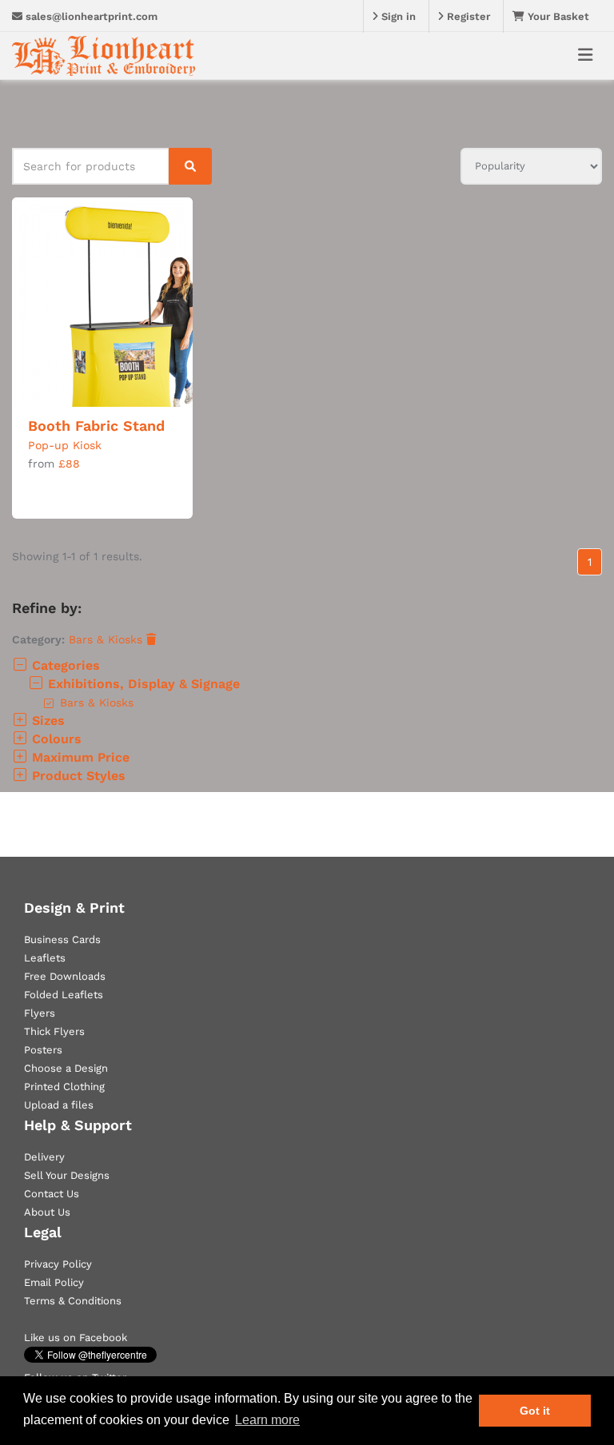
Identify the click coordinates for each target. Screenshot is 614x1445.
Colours (55, 738)
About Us (47, 1212)
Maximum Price (79, 757)
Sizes (46, 720)
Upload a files (59, 1105)
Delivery (44, 1157)
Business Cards (62, 939)
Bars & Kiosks (107, 639)
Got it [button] (535, 1410)
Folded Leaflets (63, 995)
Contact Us (51, 1194)
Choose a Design (66, 1068)
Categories (64, 665)
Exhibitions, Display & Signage (142, 683)
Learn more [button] (267, 1420)
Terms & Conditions (73, 1301)
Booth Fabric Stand (96, 425)
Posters (43, 1050)
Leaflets (45, 958)
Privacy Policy (58, 1264)
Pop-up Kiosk (65, 445)
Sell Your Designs (67, 1175)
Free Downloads (65, 976)
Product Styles (77, 775)
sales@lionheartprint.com (89, 16)
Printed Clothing (64, 1087)
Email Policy (54, 1282)
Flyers (39, 1013)
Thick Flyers (54, 1031)
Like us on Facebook (75, 1337)
